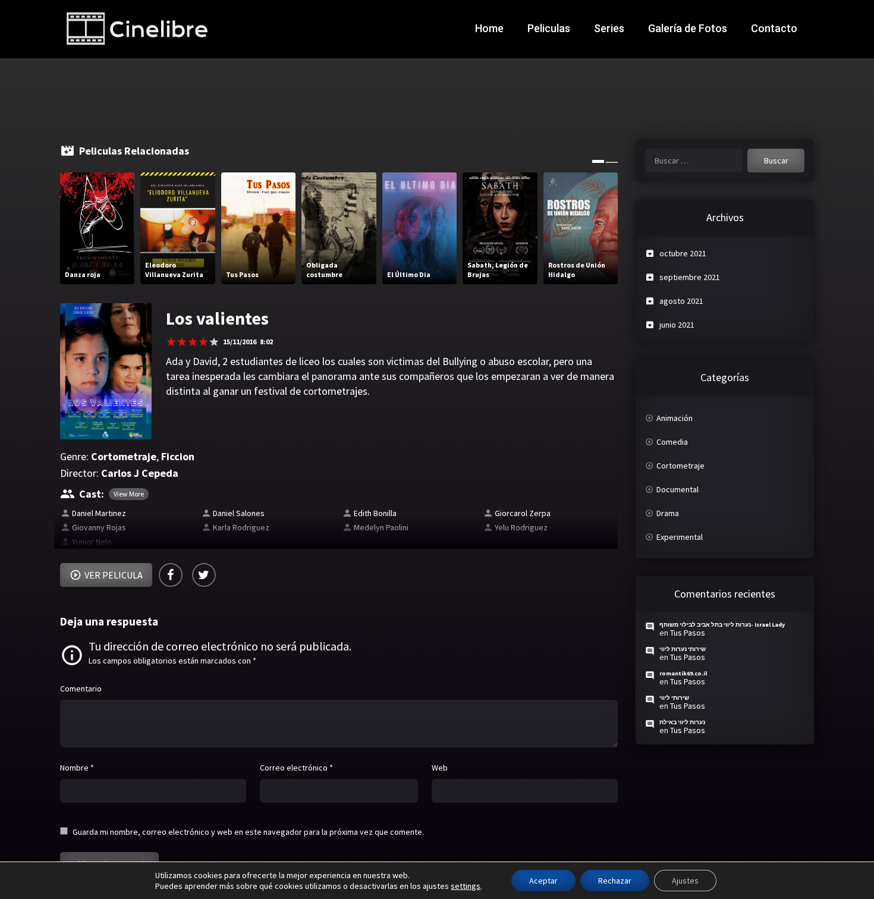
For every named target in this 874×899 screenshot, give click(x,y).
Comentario (81, 688)
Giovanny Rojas (99, 527)
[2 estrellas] (182, 342)
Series (609, 28)
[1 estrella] (171, 342)
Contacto (774, 28)
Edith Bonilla (375, 513)
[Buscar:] (694, 160)
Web (440, 767)
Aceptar (543, 880)
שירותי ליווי (674, 698)
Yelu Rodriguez (521, 527)
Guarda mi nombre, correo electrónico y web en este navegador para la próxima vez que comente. (248, 831)
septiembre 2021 (689, 277)
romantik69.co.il (683, 673)
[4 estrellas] (203, 342)
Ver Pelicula (113, 575)
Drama (667, 513)
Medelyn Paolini (381, 527)
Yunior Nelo (92, 541)
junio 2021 (676, 324)
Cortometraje (123, 456)
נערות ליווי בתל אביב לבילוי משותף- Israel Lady (722, 624)
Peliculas (548, 28)
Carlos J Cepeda (139, 473)
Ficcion (177, 456)
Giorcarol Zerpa (523, 513)
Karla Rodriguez (241, 527)
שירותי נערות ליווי (682, 649)
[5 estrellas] (214, 342)
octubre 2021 (682, 253)
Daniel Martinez (99, 513)
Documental (677, 489)
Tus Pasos (687, 632)
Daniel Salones (239, 513)
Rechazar (614, 880)
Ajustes (685, 880)
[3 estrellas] (192, 342)
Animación (674, 418)
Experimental (679, 537)
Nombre (77, 767)
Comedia (672, 441)
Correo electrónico (296, 767)
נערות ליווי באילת (682, 722)
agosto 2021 (681, 301)
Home (489, 28)
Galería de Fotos (687, 28)
